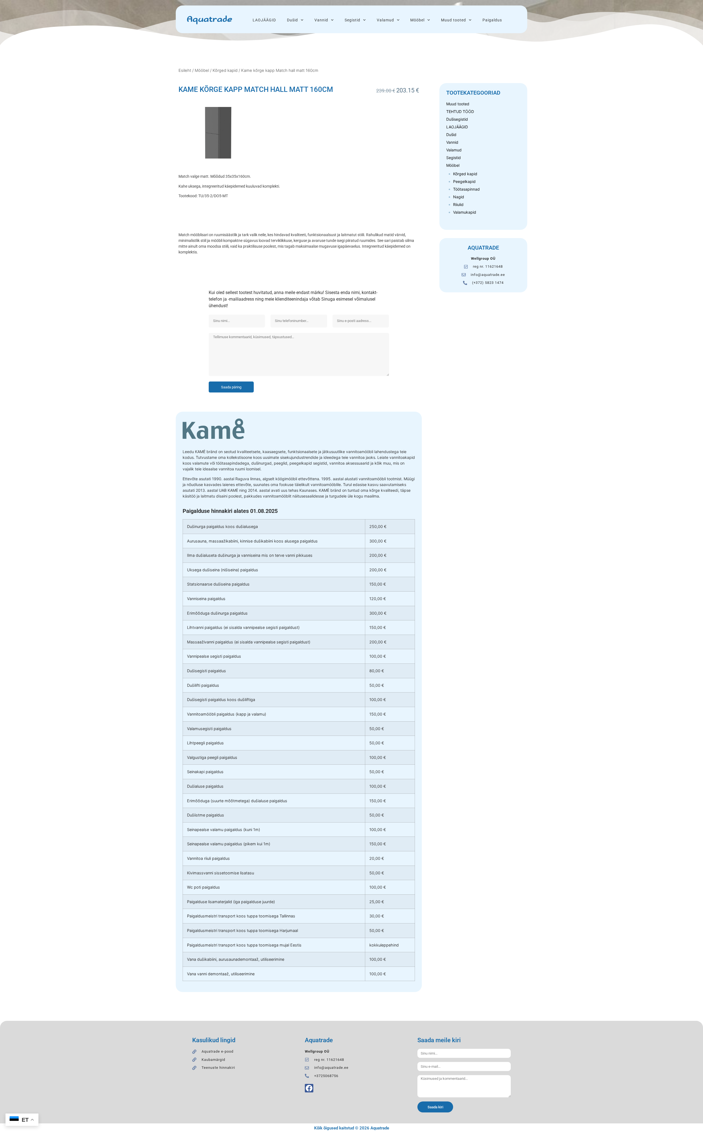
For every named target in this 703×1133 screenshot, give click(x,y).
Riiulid (458, 204)
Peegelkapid (464, 181)
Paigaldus (492, 20)
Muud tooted (453, 20)
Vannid (321, 20)
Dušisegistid (457, 119)
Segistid (352, 20)
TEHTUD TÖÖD (460, 111)
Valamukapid (464, 212)
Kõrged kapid (225, 70)
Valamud (385, 20)
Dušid (292, 20)
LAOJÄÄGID (264, 20)
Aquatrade (209, 19)
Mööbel (417, 20)
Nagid (458, 196)
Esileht (184, 70)
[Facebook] (309, 1088)
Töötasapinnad (466, 189)
